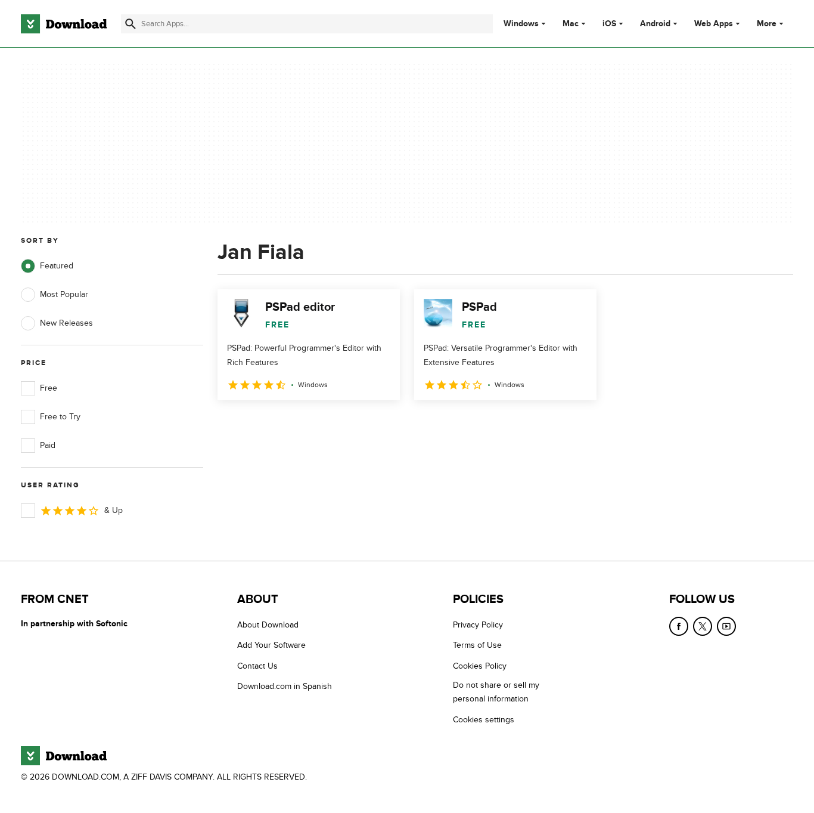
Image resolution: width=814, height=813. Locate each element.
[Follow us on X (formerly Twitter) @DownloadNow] (702, 626)
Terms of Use (477, 645)
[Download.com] (64, 23)
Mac (571, 24)
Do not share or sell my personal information (496, 692)
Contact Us (257, 666)
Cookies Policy (480, 666)
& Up (113, 510)
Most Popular (64, 294)
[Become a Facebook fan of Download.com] (678, 626)
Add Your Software (271, 645)
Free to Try (60, 417)
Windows (521, 24)
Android (655, 24)
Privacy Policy (478, 625)
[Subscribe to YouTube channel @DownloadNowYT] (726, 626)
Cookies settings (483, 720)
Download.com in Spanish (284, 686)
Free (48, 388)
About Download (268, 625)
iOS (609, 24)
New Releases (66, 323)
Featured (56, 266)
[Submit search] (130, 23)
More (766, 23)
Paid (47, 445)
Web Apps (713, 24)
